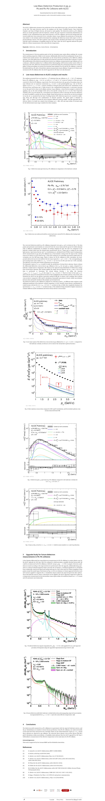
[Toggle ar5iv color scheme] (24, 799)
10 (41, 578)
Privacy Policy (60, 799)
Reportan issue (58, 790)
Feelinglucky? (45, 790)
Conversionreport (52, 790)
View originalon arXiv (65, 790)
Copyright (52, 799)
